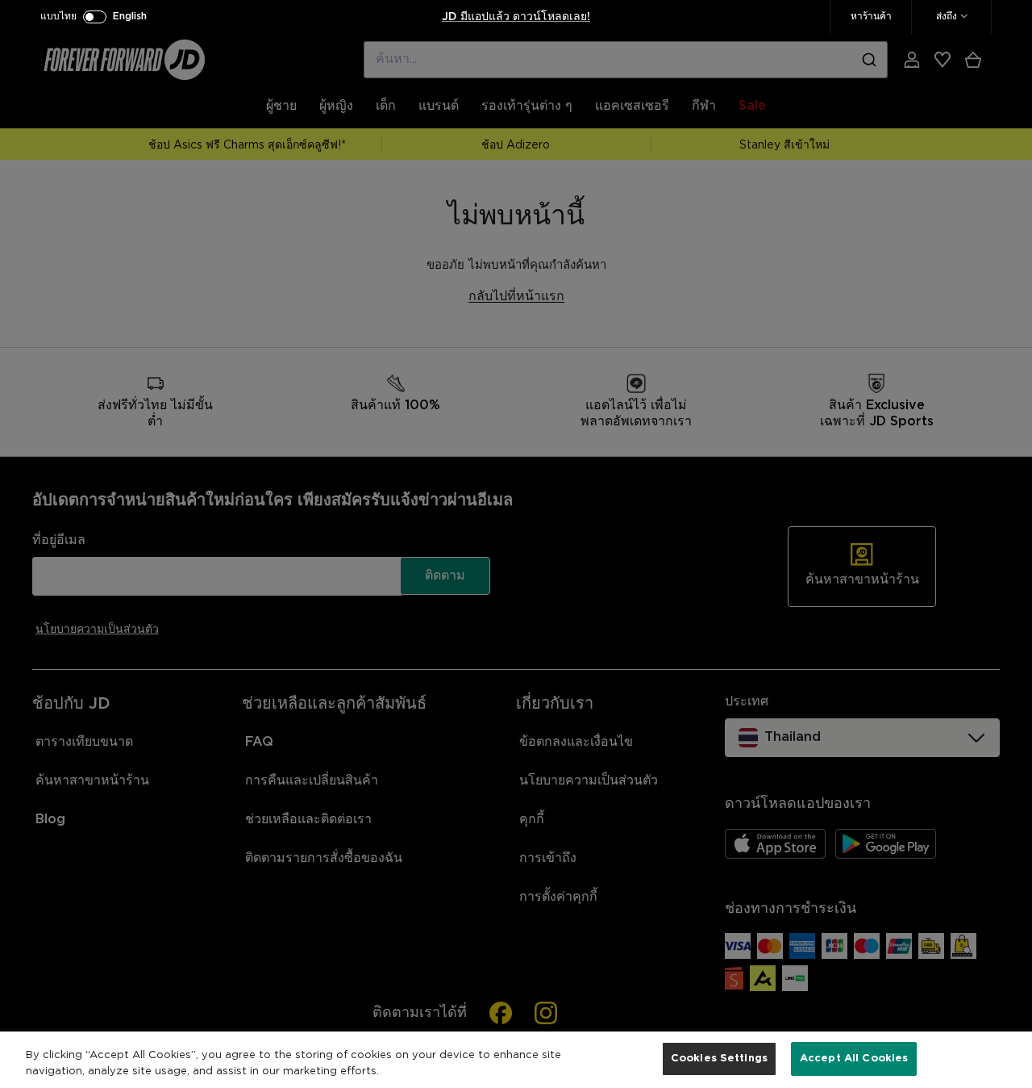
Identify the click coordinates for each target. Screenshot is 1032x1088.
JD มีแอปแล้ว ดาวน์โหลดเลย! (516, 17)
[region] (516, 1060)
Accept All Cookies (854, 1058)
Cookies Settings (719, 1058)
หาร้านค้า (871, 16)
